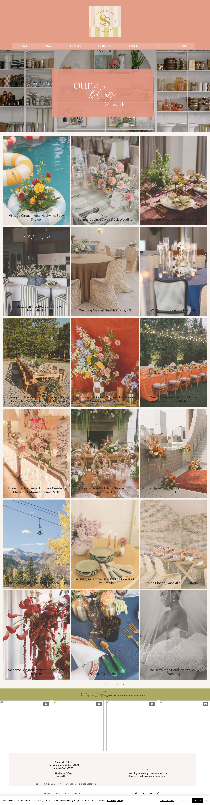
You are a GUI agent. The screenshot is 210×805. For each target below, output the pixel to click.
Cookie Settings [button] (167, 800)
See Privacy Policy (115, 800)
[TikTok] (136, 793)
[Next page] (123, 684)
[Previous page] (87, 684)
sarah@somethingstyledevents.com (148, 773)
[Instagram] (158, 793)
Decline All (183, 800)
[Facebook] (143, 793)
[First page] (81, 684)
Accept (198, 800)
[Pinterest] (151, 793)
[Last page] (129, 684)
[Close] (206, 800)
